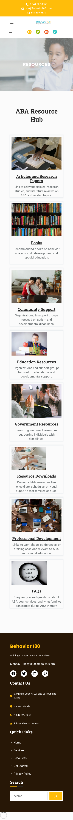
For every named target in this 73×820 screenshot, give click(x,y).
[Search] (55, 796)
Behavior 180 (25, 646)
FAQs (36, 591)
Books (36, 242)
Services (19, 750)
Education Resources (36, 361)
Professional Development (36, 538)
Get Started (21, 766)
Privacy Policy (22, 773)
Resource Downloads (36, 476)
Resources (20, 758)
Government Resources (36, 424)
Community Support (36, 309)
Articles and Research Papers (36, 178)
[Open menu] (12, 23)
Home (17, 742)
